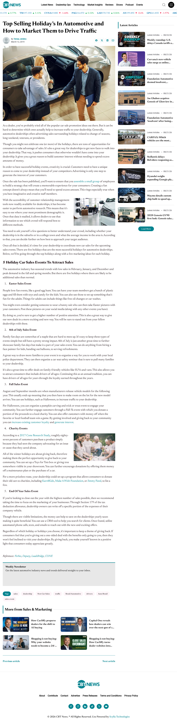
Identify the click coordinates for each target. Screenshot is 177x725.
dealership (27, 594)
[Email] (113, 40)
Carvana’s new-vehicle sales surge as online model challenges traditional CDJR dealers (160, 61)
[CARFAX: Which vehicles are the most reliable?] (131, 136)
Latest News (47, 4)
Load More (146, 229)
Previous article (11, 661)
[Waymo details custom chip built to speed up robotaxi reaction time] (131, 195)
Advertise (75, 695)
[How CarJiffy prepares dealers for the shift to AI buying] (16, 624)
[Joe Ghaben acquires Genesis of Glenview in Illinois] (131, 98)
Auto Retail (103, 594)
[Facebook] (96, 40)
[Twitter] (99, 706)
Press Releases (90, 695)
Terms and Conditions (111, 695)
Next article (108, 661)
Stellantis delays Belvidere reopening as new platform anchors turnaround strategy (159, 159)
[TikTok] (92, 706)
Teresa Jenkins (20, 39)
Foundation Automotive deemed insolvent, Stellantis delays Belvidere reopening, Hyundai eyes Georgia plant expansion (160, 81)
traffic (57, 594)
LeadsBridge (37, 556)
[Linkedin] (107, 40)
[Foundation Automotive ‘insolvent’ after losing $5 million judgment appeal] (131, 117)
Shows (119, 4)
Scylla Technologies (119, 717)
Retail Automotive (73, 594)
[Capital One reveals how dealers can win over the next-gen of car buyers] (74, 624)
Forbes (18, 556)
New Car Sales (43, 594)
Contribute (53, 695)
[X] (102, 40)
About (42, 695)
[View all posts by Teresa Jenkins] (7, 40)
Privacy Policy (131, 695)
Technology (79, 4)
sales (16, 594)
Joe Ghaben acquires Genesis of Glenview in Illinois (159, 100)
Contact (64, 695)
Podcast (130, 4)
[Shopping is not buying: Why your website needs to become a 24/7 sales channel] (16, 642)
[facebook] (70, 706)
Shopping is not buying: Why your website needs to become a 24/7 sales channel (44, 643)
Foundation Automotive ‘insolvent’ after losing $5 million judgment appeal (160, 120)
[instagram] (78, 706)
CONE (49, 556)
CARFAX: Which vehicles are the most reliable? (158, 139)
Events (139, 4)
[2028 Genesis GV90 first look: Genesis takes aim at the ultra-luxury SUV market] (131, 214)
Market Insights (95, 4)
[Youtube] (106, 706)
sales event (9, 599)
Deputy (26, 556)
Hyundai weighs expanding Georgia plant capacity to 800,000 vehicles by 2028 (160, 178)
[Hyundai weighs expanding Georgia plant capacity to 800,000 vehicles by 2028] (131, 175)
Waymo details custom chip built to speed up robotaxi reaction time (159, 198)
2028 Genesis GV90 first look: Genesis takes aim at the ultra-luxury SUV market (160, 217)
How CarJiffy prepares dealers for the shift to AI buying (43, 624)
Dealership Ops (63, 4)
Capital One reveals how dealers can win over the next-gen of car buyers (102, 624)
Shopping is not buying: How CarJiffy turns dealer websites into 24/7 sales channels (102, 643)
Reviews (109, 4)
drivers (89, 594)
